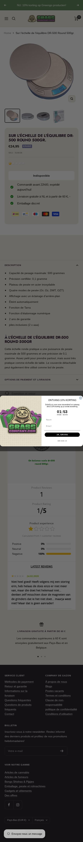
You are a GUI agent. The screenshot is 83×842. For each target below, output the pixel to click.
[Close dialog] (80, 398)
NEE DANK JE (62, 441)
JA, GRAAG (62, 434)
